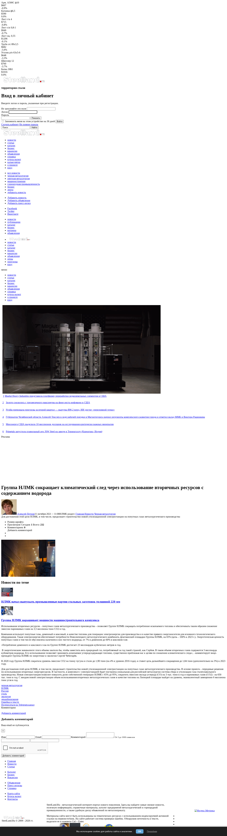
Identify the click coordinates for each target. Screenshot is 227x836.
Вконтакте (12, 214)
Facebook (12, 208)
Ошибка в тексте (10, 702)
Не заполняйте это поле (13, 108)
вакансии (12, 151)
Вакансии (12, 777)
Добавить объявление (18, 200)
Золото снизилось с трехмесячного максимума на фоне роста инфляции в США (48, 402)
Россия (4, 691)
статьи (10, 142)
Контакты (12, 799)
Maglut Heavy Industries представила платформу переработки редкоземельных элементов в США (56, 396)
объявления (13, 154)
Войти (59, 121)
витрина (11, 230)
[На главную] (23, 82)
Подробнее (152, 831)
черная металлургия (17, 175)
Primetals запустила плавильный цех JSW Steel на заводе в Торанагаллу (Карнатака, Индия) (54, 431)
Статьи (11, 766)
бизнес (11, 148)
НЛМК (5, 688)
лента (10, 189)
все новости (13, 173)
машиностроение (16, 181)
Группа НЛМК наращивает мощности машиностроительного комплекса (50, 620)
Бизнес (11, 774)
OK (139, 831)
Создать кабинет (10, 124)
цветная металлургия (18, 178)
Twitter (10, 211)
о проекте (12, 165)
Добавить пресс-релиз (19, 203)
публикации (13, 222)
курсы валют (14, 159)
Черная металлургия (105, 514)
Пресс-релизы (14, 785)
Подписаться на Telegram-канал (17, 705)
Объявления (13, 782)
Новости (89, 514)
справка (11, 156)
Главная (80, 514)
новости (11, 140)
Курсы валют (14, 796)
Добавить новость (16, 197)
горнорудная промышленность (23, 184)
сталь (4, 693)
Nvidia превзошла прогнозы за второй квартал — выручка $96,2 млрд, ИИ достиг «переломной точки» (60, 409)
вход (9, 167)
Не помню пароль (28, 124)
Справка (11, 788)
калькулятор (13, 162)
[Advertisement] (94, 459)
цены (10, 259)
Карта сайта (13, 793)
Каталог (11, 772)
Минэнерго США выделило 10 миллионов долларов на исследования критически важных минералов (60, 424)
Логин (4, 112)
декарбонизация (9, 699)
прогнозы (12, 261)
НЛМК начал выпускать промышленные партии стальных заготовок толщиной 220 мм (60, 601)
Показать (36, 118)
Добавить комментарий (19, 530)
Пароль (5, 115)
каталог (11, 145)
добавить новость (16, 192)
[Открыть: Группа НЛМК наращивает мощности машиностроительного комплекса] (7, 614)
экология (6, 696)
